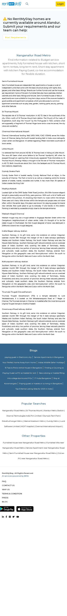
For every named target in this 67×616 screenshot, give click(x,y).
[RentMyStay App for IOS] (25, 508)
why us (6, 489)
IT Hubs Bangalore (42, 378)
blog (5, 501)
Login (60, 3)
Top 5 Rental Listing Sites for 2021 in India (33, 389)
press (5, 497)
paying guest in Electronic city (18, 357)
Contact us (8, 485)
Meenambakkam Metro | (35, 421)
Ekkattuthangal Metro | (12, 421)
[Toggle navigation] (27, 4)
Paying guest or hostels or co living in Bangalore (40, 383)
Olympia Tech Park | (52, 416)
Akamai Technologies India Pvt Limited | (24, 416)
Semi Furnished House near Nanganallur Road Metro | (33, 453)
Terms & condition (12, 493)
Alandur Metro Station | (54, 410)
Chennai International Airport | (49, 426)
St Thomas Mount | (34, 410)
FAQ (4, 481)
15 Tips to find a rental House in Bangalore (23, 368)
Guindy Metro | (53, 421)
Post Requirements (15, 37)
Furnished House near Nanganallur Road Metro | (24, 442)
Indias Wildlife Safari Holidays (51, 362)
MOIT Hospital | (28, 426)
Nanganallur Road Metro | (14, 410)
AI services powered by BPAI (15, 476)
